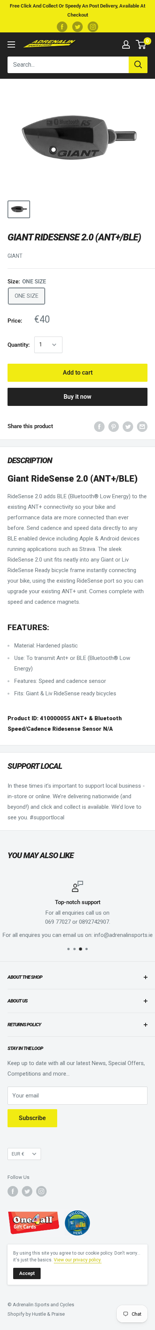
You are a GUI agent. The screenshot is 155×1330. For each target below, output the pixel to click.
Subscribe (32, 1118)
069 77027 (58, 921)
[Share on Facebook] (99, 426)
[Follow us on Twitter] (77, 26)
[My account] (126, 44)
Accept (27, 1273)
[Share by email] (142, 426)
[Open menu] (11, 44)
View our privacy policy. (78, 1260)
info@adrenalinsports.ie (123, 935)
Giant (15, 256)
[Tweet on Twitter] (128, 426)
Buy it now (77, 396)
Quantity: (19, 344)
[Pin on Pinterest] (113, 426)
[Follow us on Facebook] (62, 26)
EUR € (18, 1154)
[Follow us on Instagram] (93, 26)
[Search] (138, 65)
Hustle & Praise (48, 1314)
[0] (141, 44)
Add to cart (78, 372)
